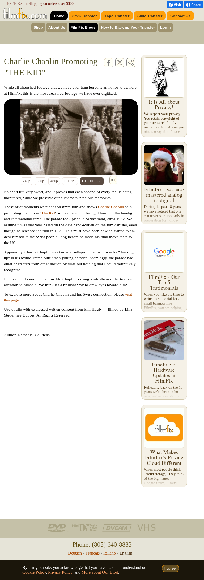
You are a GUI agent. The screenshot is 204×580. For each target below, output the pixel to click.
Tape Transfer (117, 16)
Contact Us (180, 16)
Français (93, 553)
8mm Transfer (84, 16)
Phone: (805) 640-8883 (102, 544)
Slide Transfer (149, 16)
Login (165, 27)
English (126, 553)
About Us (56, 27)
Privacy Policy (60, 572)
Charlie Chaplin (111, 207)
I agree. (170, 568)
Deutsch (75, 553)
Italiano (109, 553)
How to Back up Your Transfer (128, 27)
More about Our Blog (100, 572)
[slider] (60, 167)
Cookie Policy (34, 572)
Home (59, 16)
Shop (38, 27)
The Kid (48, 213)
